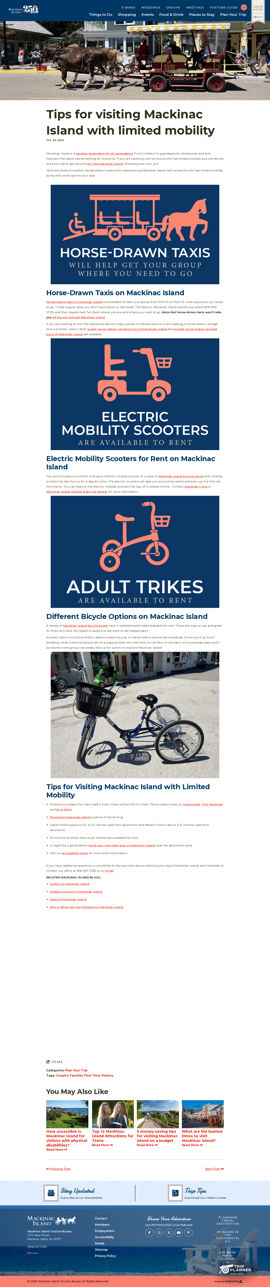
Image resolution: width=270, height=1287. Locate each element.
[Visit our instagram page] (159, 1232)
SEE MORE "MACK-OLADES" (227, 1255)
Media (99, 1243)
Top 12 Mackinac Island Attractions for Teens (112, 1136)
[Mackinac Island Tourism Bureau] (51, 1220)
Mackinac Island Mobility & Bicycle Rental (76, 491)
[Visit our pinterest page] (188, 1232)
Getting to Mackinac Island (69, 884)
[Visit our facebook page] (149, 1232)
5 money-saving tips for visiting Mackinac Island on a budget (157, 1136)
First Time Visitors (98, 1075)
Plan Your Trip (76, 1070)
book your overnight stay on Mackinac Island (122, 845)
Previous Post (60, 1169)
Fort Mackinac (212, 804)
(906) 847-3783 (37, 1246)
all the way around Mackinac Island (79, 317)
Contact (101, 1218)
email (109, 870)
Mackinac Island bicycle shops (180, 476)
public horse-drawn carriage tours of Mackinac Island (127, 329)
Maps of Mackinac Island (68, 899)
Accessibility (104, 1237)
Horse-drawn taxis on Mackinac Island (74, 302)
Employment (104, 1231)
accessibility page (75, 853)
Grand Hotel (192, 804)
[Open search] (244, 7)
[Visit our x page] (169, 1232)
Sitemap (101, 1249)
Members (102, 1224)
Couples (62, 1075)
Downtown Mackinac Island (70, 817)
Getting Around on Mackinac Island (76, 891)
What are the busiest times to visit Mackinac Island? (202, 1136)
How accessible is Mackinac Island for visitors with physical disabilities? (66, 1138)
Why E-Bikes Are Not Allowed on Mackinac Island (86, 907)
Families (76, 1075)
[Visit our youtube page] (178, 1232)
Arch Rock (64, 809)
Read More (54, 1149)
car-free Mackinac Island (105, 164)
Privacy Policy (105, 1256)
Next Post (213, 1169)
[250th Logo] (32, 9)
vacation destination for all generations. (104, 153)
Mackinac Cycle (195, 486)
